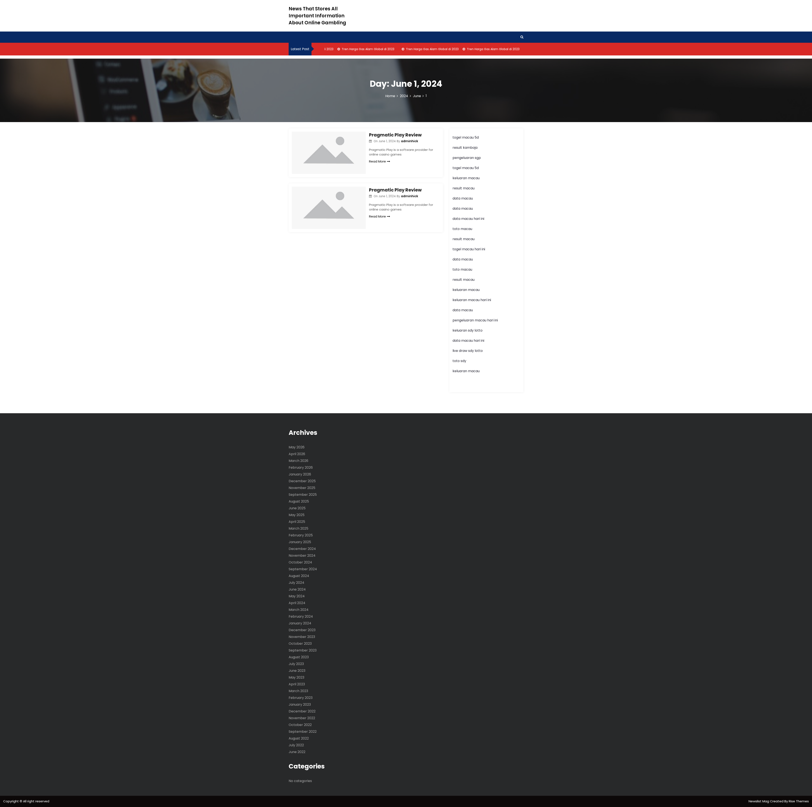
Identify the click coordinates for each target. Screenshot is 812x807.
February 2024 (301, 616)
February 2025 (301, 535)
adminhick (409, 141)
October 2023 (300, 643)
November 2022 (302, 718)
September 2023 (303, 650)
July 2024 (296, 582)
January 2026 (300, 474)
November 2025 (302, 487)
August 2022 (299, 738)
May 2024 (297, 596)
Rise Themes (799, 801)
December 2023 (302, 630)
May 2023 (296, 677)
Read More (377, 161)
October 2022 (300, 724)
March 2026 (298, 460)
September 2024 (303, 569)
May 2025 (296, 514)
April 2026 (297, 454)
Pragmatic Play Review (395, 135)
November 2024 (302, 555)
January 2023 (300, 704)
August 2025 (299, 501)
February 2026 (301, 467)
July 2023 (296, 663)
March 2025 (298, 528)
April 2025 (297, 521)
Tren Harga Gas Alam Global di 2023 (354, 49)
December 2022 (302, 711)
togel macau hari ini (469, 249)
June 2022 (297, 751)
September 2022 (303, 731)
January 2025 (300, 542)
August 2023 (299, 657)
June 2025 (297, 508)
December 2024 (302, 548)
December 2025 (302, 481)
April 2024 (297, 602)
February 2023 (301, 697)
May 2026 (296, 447)
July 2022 (296, 745)
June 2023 (297, 670)
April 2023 (297, 684)
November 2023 (302, 636)
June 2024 (297, 589)
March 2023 (298, 691)
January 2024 (300, 623)
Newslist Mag (759, 801)
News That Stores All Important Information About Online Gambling (317, 16)
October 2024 (300, 562)
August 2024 (299, 575)
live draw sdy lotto (468, 350)
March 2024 (299, 609)
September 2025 (303, 494)
